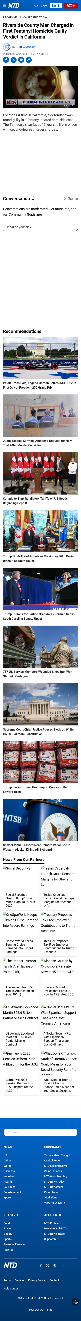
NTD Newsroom (26, 47)
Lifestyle (11, 1215)
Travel (7, 1228)
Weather (9, 1176)
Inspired (9, 1249)
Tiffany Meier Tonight (57, 1155)
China (7, 1160)
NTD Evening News (55, 1165)
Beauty (8, 1233)
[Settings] (73, 104)
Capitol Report (53, 1160)
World (7, 1165)
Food (7, 1223)
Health (8, 1181)
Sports (7, 1197)
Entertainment (12, 1192)
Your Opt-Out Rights (40, 1309)
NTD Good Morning (55, 1176)
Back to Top (75, 1302)
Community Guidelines (26, 214)
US (5, 1155)
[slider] (40, 99)
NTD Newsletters (54, 1233)
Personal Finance (14, 1244)
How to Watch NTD (55, 1228)
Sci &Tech (9, 1186)
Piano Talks (51, 1192)
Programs (10, 17)
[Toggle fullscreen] (66, 104)
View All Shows (53, 1202)
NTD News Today (54, 1181)
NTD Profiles (51, 1223)
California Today (35, 17)
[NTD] (10, 1265)
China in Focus (53, 1171)
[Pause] (8, 104)
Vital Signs (50, 1197)
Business (9, 1171)
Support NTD (52, 1239)
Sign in (55, 5)
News (8, 1147)
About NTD (52, 1215)
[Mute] (15, 104)
